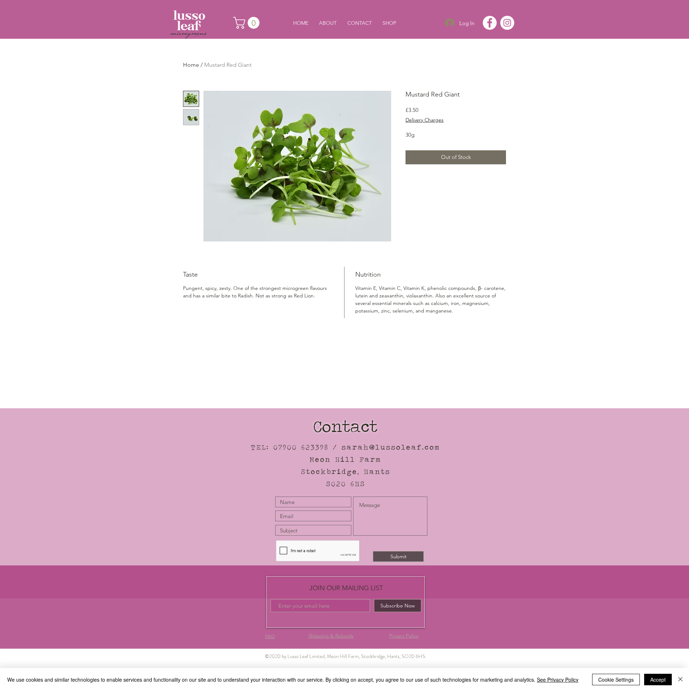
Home (191, 64)
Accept (658, 679)
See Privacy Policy (557, 679)
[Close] (680, 679)
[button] (247, 23)
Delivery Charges (425, 120)
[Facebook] (490, 23)
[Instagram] (507, 23)
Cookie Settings (616, 679)
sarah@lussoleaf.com (391, 447)
